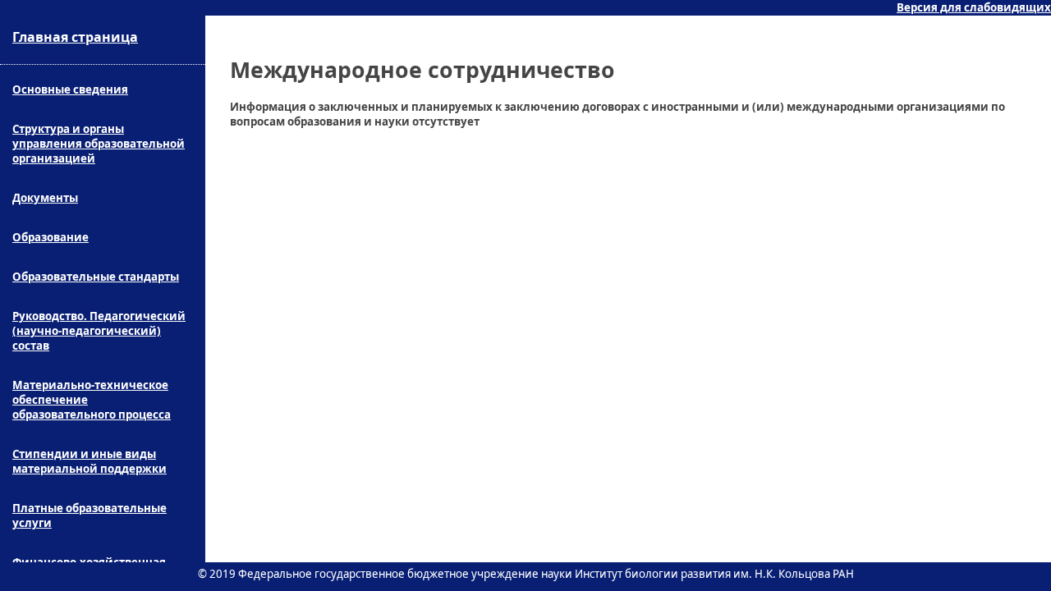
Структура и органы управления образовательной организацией (98, 143)
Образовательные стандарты (95, 276)
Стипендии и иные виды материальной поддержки (89, 461)
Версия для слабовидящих (974, 7)
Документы (45, 197)
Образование (50, 237)
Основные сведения (70, 89)
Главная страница (75, 37)
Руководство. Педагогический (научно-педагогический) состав (99, 331)
